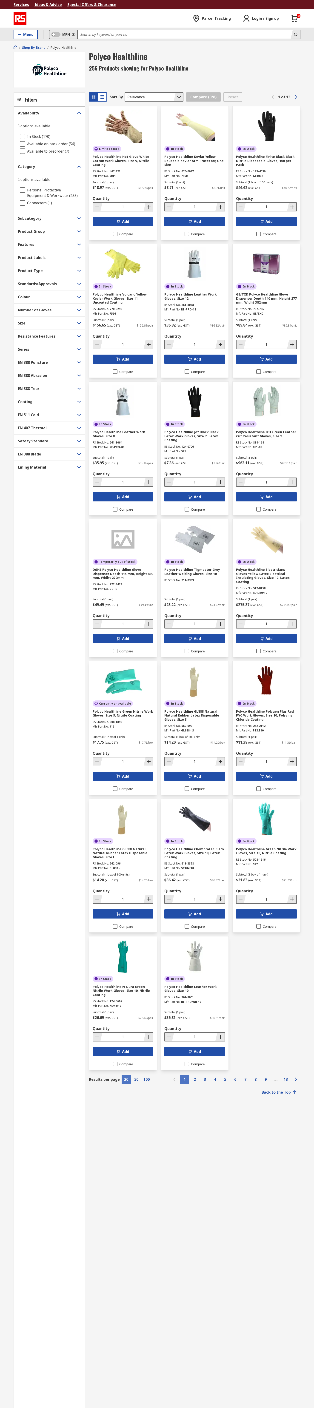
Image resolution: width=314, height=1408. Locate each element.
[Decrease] (97, 207)
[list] (102, 97)
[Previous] (272, 97)
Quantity (101, 198)
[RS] (20, 18)
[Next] (295, 97)
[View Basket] (294, 18)
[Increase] (148, 207)
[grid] (93, 97)
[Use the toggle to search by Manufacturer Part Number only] (73, 34)
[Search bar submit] (295, 34)
